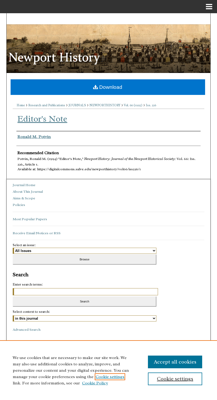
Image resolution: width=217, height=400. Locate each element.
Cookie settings (110, 376)
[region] (108, 370)
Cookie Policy (95, 383)
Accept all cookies (175, 361)
